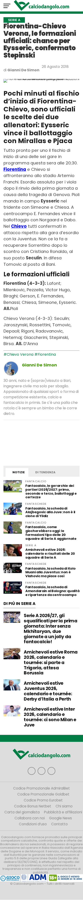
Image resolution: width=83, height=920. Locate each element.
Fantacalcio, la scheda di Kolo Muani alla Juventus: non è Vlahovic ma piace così (50, 572)
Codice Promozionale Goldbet (43, 794)
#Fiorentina (45, 354)
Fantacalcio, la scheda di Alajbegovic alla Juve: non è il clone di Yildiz (50, 512)
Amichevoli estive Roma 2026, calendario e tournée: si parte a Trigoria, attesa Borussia (51, 662)
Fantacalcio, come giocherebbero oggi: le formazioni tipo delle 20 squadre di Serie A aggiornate (51, 533)
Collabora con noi (30, 818)
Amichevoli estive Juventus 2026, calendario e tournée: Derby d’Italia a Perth (48, 691)
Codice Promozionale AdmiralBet (41, 788)
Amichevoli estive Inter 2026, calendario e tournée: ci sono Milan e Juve (50, 717)
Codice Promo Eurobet (43, 800)
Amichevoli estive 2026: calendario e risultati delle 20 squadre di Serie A (50, 553)
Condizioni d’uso (33, 824)
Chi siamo (64, 806)
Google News (60, 818)
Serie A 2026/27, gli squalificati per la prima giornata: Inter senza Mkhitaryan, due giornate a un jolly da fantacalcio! (50, 628)
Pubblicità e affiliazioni (63, 812)
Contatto (59, 824)
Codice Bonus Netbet (32, 806)
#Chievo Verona (18, 354)
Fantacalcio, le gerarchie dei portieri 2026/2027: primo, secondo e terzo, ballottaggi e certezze (51, 491)
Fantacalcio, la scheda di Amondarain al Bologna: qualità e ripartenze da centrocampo (52, 591)
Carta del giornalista (22, 812)
